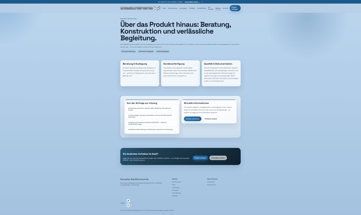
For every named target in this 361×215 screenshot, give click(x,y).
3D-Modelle (210, 8)
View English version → (192, 2)
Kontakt (225, 8)
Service (218, 8)
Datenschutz (211, 185)
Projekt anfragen (235, 8)
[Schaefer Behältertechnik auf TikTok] (128, 201)
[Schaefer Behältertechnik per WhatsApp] (128, 205)
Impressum (211, 182)
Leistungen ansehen (218, 158)
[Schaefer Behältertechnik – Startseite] (140, 8)
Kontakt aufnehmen (192, 119)
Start (164, 8)
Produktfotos (201, 8)
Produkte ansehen (211, 119)
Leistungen (183, 8)
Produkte (192, 8)
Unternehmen (172, 8)
